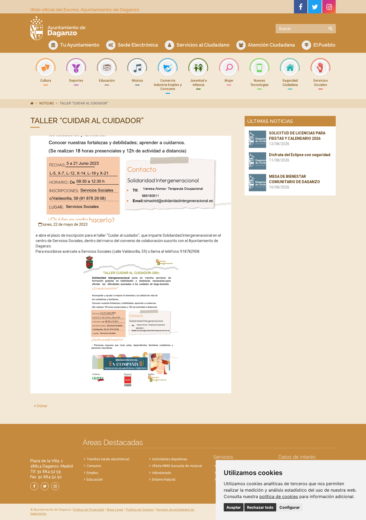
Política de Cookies (140, 509)
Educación (95, 479)
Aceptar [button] (233, 507)
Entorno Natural (163, 479)
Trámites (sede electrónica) (108, 459)
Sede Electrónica (137, 45)
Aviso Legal (115, 509)
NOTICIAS (46, 103)
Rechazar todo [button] (260, 507)
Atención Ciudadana (271, 45)
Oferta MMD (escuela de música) (177, 466)
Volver (41, 406)
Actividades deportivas (169, 459)
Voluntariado (161, 473)
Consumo (94, 466)
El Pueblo (323, 45)
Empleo (92, 473)
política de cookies (278, 496)
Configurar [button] (289, 507)
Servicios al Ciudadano (202, 45)
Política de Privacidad (88, 509)
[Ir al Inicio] (104, 28)
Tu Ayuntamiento (79, 45)
